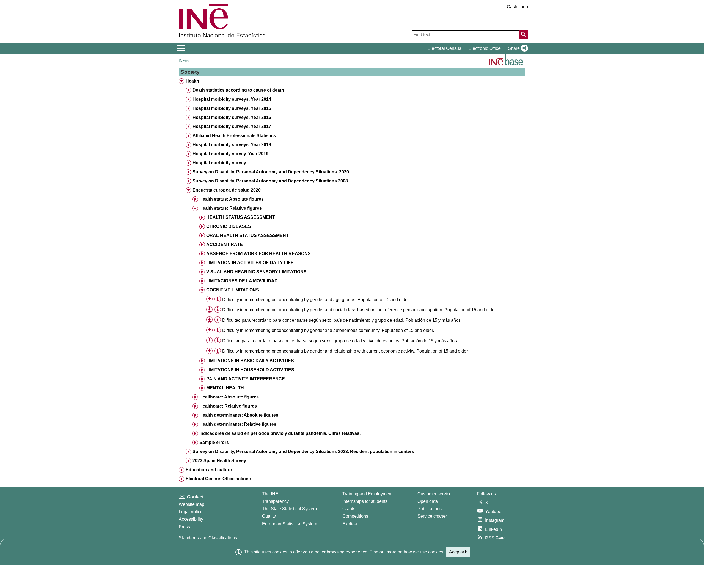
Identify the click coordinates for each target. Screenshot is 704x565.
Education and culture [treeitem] (209, 469)
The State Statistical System (289, 508)
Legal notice (191, 511)
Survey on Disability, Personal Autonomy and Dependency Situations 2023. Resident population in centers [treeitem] (303, 451)
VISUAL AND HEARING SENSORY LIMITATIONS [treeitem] (256, 271)
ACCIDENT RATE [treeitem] (224, 244)
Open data (427, 501)
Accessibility (191, 519)
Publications (429, 508)
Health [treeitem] (192, 81)
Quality (269, 516)
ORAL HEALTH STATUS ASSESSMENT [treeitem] (247, 235)
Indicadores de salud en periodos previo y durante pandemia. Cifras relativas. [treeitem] (280, 433)
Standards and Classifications (208, 538)
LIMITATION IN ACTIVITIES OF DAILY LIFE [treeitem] (250, 262)
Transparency (275, 501)
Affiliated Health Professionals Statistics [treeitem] (234, 135)
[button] (517, 48)
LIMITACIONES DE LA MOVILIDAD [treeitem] (242, 281)
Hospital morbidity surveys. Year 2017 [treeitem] (232, 126)
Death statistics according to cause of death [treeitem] (238, 90)
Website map (191, 504)
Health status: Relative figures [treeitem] (230, 208)
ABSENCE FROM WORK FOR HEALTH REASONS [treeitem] (258, 253)
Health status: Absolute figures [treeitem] (231, 199)
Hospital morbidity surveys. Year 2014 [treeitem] (232, 99)
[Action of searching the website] (523, 34)
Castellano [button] (517, 6)
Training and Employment (367, 494)
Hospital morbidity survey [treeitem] (219, 162)
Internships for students (364, 501)
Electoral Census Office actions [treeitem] (218, 478)
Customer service (434, 494)
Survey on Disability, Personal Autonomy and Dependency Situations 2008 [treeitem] (270, 181)
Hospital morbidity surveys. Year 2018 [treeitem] (232, 144)
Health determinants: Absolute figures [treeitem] (238, 415)
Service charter (432, 516)
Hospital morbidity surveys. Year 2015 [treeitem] (232, 108)
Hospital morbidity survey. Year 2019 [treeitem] (230, 153)
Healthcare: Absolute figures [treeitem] (229, 397)
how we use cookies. (424, 552)
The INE (270, 494)
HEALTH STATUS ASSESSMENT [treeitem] (240, 217)
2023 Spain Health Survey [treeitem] (219, 460)
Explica (349, 524)
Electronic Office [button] (485, 48)
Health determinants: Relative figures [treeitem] (237, 424)
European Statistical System (289, 524)
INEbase (186, 61)
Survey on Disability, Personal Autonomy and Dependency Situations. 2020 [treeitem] (271, 172)
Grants (348, 508)
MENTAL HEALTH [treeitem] (225, 388)
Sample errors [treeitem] (214, 442)
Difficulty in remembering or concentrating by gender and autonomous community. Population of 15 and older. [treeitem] (328, 330)
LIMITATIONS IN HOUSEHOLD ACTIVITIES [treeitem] (250, 369)
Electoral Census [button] (444, 48)
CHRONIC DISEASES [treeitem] (228, 226)
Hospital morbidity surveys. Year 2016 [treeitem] (232, 117)
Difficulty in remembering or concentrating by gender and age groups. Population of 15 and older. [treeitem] (316, 299)
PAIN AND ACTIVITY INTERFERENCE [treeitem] (245, 378)
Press (184, 527)
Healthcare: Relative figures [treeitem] (228, 406)
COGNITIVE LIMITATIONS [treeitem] (232, 290)
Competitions (355, 516)
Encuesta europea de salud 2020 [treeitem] (227, 190)
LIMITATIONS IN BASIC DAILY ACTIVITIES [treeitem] (250, 360)
